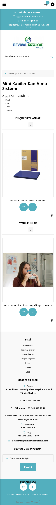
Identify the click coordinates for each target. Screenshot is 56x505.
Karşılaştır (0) (13, 25)
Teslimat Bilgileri (28, 350)
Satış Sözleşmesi (28, 358)
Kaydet (28, 467)
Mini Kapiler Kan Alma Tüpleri (8, 103)
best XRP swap (32, 502)
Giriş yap (45, 25)
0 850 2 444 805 (34, 12)
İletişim (28, 363)
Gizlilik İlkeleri (28, 354)
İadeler (28, 367)
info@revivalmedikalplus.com (33, 440)
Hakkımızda (28, 345)
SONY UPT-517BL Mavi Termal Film (28, 200)
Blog (28, 372)
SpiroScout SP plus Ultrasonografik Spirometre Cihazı (29, 305)
